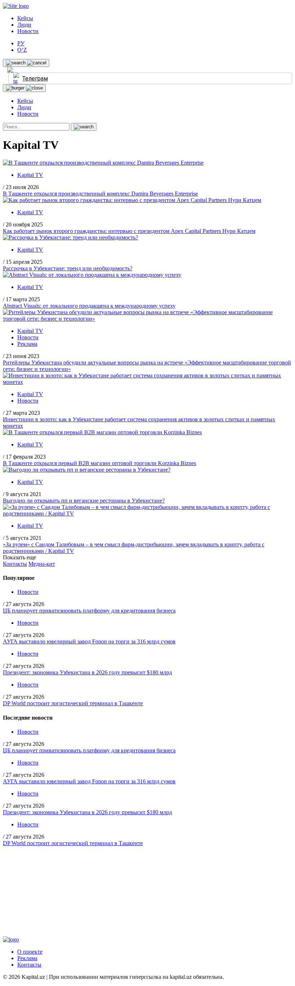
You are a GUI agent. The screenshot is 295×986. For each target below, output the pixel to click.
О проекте (29, 952)
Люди (24, 25)
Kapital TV (30, 175)
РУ (20, 43)
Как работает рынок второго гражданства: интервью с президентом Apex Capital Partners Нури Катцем (129, 231)
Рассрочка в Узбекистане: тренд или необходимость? (67, 268)
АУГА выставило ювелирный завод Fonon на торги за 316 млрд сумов (89, 641)
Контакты (15, 564)
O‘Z (22, 50)
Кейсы (25, 18)
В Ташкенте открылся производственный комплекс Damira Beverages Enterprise (100, 194)
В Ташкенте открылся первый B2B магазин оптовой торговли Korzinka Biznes (99, 463)
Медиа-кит (41, 564)
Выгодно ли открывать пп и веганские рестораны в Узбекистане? (84, 500)
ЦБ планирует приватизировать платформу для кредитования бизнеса (89, 610)
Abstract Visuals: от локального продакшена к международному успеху (89, 306)
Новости (27, 31)
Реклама (27, 344)
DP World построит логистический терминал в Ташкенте (73, 703)
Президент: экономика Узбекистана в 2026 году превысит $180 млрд (87, 672)
